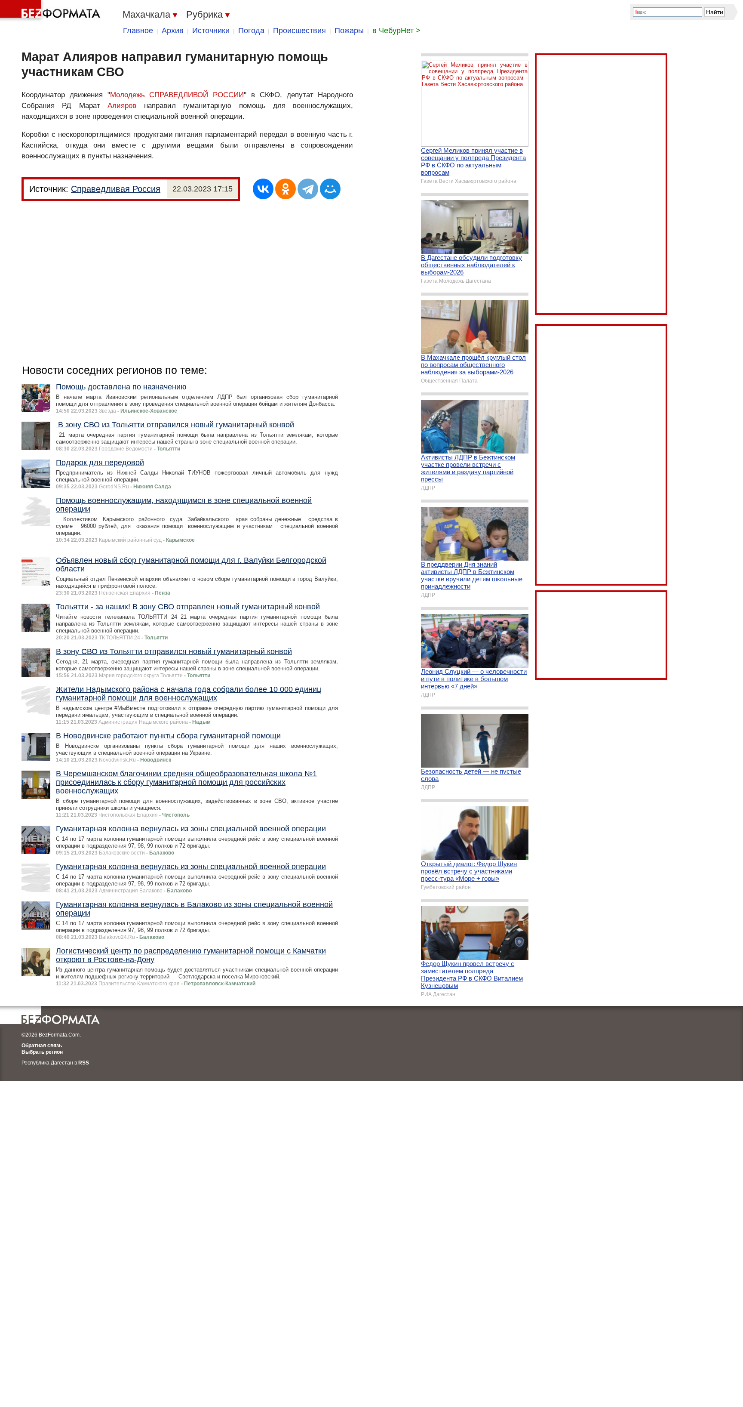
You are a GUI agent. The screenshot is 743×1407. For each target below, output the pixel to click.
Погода (251, 30)
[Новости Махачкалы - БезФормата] (51, 11)
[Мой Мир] (330, 189)
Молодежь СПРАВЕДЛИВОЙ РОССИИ (177, 95)
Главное (138, 30)
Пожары (349, 30)
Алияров (121, 106)
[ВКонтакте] (263, 189)
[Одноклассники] (285, 189)
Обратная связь (41, 1046)
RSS (83, 1063)
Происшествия (299, 30)
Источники (211, 30)
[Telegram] (308, 189)
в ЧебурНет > (396, 30)
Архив (173, 30)
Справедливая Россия (115, 189)
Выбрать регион (42, 1052)
